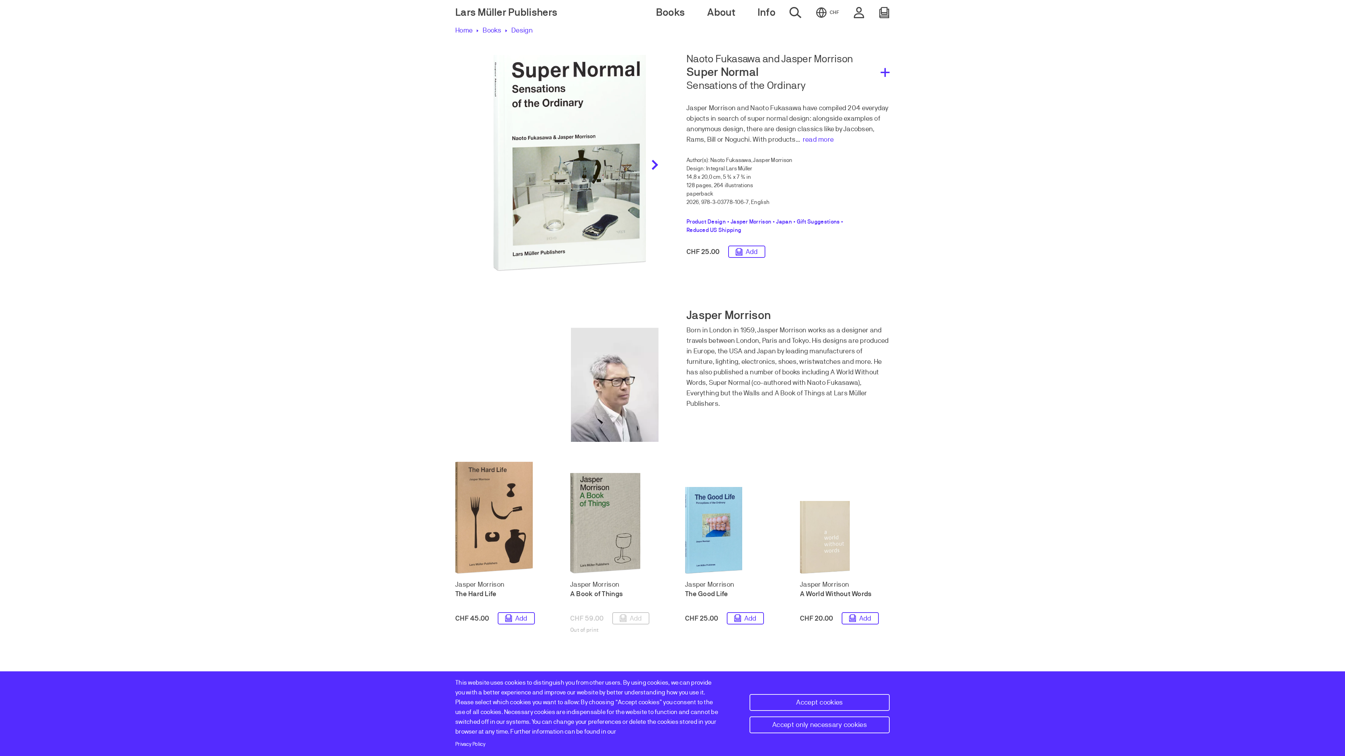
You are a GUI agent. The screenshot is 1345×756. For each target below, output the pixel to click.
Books (492, 30)
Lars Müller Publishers (506, 12)
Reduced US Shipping (714, 230)
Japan (784, 222)
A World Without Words (836, 594)
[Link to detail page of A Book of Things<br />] (615, 523)
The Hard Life (476, 594)
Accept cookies (819, 702)
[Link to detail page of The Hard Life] (500, 518)
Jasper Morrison (751, 222)
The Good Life (706, 594)
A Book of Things (596, 594)
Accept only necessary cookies (819, 725)
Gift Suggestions (818, 222)
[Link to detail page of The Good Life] (730, 530)
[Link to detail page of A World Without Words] (845, 537)
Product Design (706, 222)
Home (464, 30)
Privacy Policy (470, 744)
